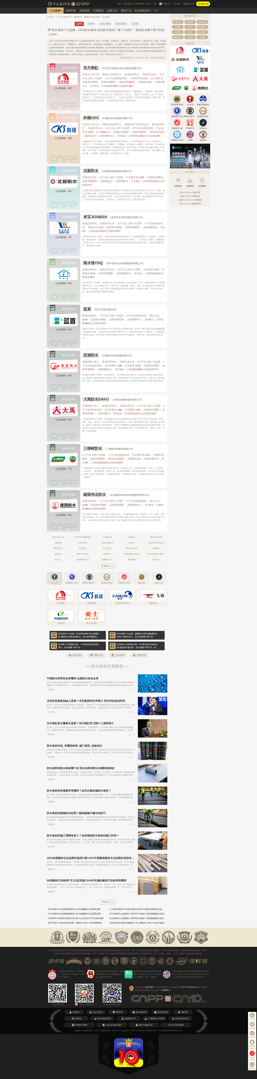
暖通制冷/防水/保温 (92, 17)
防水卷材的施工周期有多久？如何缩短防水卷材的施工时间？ (83, 835)
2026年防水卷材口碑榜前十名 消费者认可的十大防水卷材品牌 (138, 923)
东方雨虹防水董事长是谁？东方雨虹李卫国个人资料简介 (80, 723)
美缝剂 (202, 37)
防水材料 (51, 690)
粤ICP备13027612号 (149, 1031)
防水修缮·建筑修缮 (202, 27)
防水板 (178, 27)
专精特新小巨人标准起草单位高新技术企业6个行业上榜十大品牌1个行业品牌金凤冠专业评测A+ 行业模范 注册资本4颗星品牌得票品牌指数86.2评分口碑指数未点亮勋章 (123, 365)
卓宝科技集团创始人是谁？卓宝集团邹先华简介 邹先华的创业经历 (86, 700)
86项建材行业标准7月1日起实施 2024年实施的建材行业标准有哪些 (86, 880)
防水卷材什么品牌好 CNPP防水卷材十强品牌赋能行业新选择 (138, 918)
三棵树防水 (92, 448)
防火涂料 (202, 32)
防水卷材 (106, 17)
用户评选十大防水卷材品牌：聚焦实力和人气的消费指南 (75, 923)
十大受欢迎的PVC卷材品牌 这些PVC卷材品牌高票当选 (136, 909)
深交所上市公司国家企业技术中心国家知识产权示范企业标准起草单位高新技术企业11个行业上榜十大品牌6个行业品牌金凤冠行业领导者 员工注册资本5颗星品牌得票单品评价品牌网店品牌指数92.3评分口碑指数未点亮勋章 (123, 130)
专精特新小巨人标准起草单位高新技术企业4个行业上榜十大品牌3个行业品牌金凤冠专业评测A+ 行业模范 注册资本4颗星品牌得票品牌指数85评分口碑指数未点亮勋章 (123, 410)
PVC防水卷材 (178, 22)
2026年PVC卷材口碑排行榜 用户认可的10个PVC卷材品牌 (76, 918)
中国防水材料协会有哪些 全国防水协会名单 (73, 678)
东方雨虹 (90, 68)
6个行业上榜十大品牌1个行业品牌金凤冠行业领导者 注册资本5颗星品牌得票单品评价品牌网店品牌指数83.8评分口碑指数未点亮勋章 (123, 459)
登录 (148, 4)
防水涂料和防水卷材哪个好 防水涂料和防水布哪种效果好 (81, 768)
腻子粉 (190, 37)
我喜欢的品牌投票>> (114, 54)
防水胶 (190, 27)
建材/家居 (78, 17)
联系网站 (166, 990)
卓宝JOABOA (95, 217)
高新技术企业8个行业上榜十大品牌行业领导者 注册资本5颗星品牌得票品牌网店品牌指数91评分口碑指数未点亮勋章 (123, 181)
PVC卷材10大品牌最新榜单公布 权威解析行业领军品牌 (74, 914)
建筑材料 (51, 869)
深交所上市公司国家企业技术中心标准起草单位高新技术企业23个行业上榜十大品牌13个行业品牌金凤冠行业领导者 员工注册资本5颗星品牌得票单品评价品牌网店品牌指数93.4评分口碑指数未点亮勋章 (123, 80)
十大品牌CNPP (65, 17)
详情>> (102, 54)
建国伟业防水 (94, 494)
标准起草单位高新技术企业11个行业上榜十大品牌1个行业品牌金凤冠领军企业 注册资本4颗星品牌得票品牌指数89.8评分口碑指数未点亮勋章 (123, 227)
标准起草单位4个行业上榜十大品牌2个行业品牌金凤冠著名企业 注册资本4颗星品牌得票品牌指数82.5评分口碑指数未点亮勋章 (122, 505)
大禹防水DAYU (96, 399)
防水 (190, 32)
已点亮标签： (63, 88)
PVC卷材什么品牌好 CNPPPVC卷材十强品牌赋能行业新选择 (138, 914)
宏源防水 (90, 355)
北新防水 (90, 171)
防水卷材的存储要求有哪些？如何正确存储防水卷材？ (79, 790)
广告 (207, 167)
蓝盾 (87, 309)
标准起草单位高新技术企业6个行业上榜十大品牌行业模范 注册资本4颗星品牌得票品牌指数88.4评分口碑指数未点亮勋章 (123, 273)
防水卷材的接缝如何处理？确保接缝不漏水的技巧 (76, 813)
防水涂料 (51, 712)
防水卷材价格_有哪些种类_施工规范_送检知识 (74, 745)
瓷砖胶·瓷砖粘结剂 (178, 37)
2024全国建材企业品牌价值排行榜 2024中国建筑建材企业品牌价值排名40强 (91, 857)
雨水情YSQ (93, 263)
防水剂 (178, 32)
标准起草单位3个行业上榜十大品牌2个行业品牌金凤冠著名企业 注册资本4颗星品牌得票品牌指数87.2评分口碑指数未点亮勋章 (122, 319)
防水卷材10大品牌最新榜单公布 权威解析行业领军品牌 (74, 909)
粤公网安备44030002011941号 (170, 1031)
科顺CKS (91, 118)
